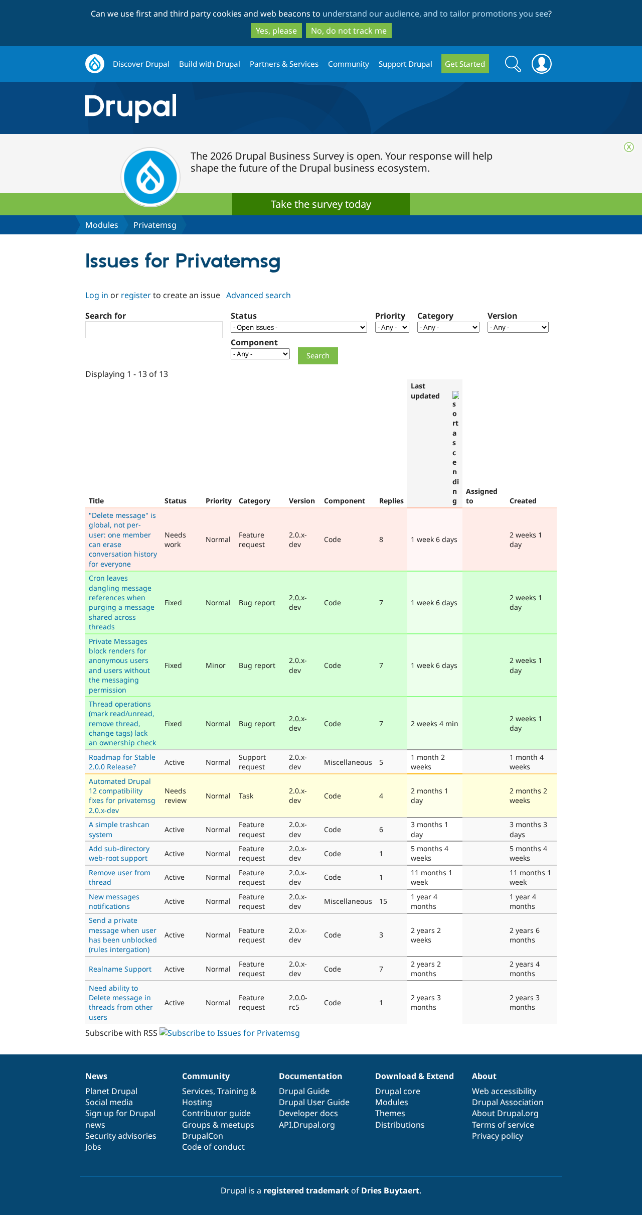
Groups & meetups (218, 1124)
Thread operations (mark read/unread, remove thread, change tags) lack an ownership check (122, 723)
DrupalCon (202, 1135)
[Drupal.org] (220, 108)
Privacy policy (497, 1135)
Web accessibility (504, 1091)
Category (435, 315)
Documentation (311, 1076)
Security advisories (120, 1135)
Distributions (400, 1124)
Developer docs (308, 1113)
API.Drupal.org (307, 1124)
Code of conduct (213, 1146)
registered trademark (306, 1190)
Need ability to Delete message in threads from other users (121, 1002)
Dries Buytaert (390, 1190)
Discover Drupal (141, 64)
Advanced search (258, 295)
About (484, 1076)
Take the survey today (321, 204)
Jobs (93, 1146)
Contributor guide (216, 1113)
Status (244, 315)
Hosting (197, 1102)
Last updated (425, 390)
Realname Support (120, 969)
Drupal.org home (94, 64)
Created (523, 500)
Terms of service (503, 1124)
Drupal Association (508, 1102)
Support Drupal (405, 64)
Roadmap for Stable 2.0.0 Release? (122, 761)
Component (254, 342)
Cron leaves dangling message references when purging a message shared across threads (121, 602)
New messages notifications (114, 901)
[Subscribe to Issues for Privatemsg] (229, 1032)
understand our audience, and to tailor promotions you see (435, 13)
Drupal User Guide (314, 1102)
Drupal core (397, 1091)
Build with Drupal (209, 64)
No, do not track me (349, 30)
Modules (101, 224)
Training (232, 1091)
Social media (109, 1102)
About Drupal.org (505, 1113)
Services (197, 1091)
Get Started (465, 64)
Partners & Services (284, 64)
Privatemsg (155, 224)
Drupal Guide (304, 1091)
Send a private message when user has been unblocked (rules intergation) (123, 934)
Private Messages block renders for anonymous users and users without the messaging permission (119, 665)
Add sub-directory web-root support (119, 853)
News (96, 1076)
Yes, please (276, 30)
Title (96, 500)
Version (503, 315)
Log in (96, 295)
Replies (391, 500)
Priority (390, 315)
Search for (105, 315)
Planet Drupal (111, 1091)
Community (348, 64)
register (136, 295)
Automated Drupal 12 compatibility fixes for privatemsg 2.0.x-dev (122, 795)
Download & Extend (414, 1076)
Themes (390, 1113)
